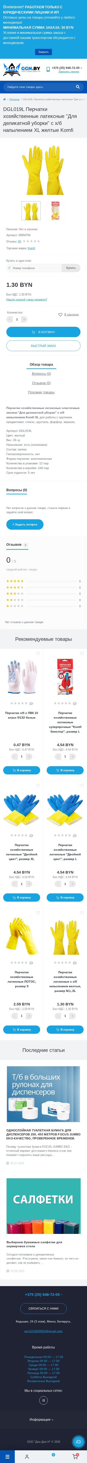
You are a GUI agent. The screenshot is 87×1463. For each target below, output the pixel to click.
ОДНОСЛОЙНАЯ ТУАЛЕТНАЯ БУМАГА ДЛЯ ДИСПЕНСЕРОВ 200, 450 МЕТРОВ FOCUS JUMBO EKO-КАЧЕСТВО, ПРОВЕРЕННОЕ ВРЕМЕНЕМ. (43, 1134)
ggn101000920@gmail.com (43, 1331)
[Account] (27, 1456)
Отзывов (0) (41, 383)
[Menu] (7, 1456)
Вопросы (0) (41, 374)
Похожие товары (41, 392)
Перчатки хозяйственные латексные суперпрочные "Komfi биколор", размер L (65, 722)
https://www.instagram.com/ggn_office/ (43, 1400)
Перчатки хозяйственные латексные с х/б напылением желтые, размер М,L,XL (65, 982)
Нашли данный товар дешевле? (26, 299)
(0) (19, 241)
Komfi (31, 248)
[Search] (78, 87)
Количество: (15, 312)
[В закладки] (38, 654)
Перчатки (14, 99)
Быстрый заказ (43, 345)
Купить (71, 267)
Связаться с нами (43, 1308)
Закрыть (43, 51)
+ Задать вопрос (24, 524)
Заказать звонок (68, 71)
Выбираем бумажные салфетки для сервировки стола (34, 1244)
